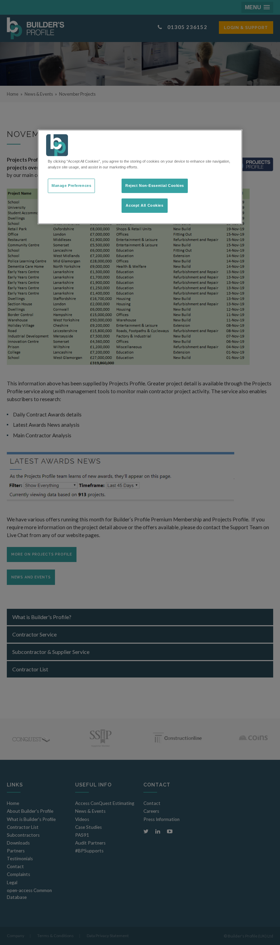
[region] (140, 176)
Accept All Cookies (144, 205)
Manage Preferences (71, 185)
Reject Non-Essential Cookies (154, 185)
